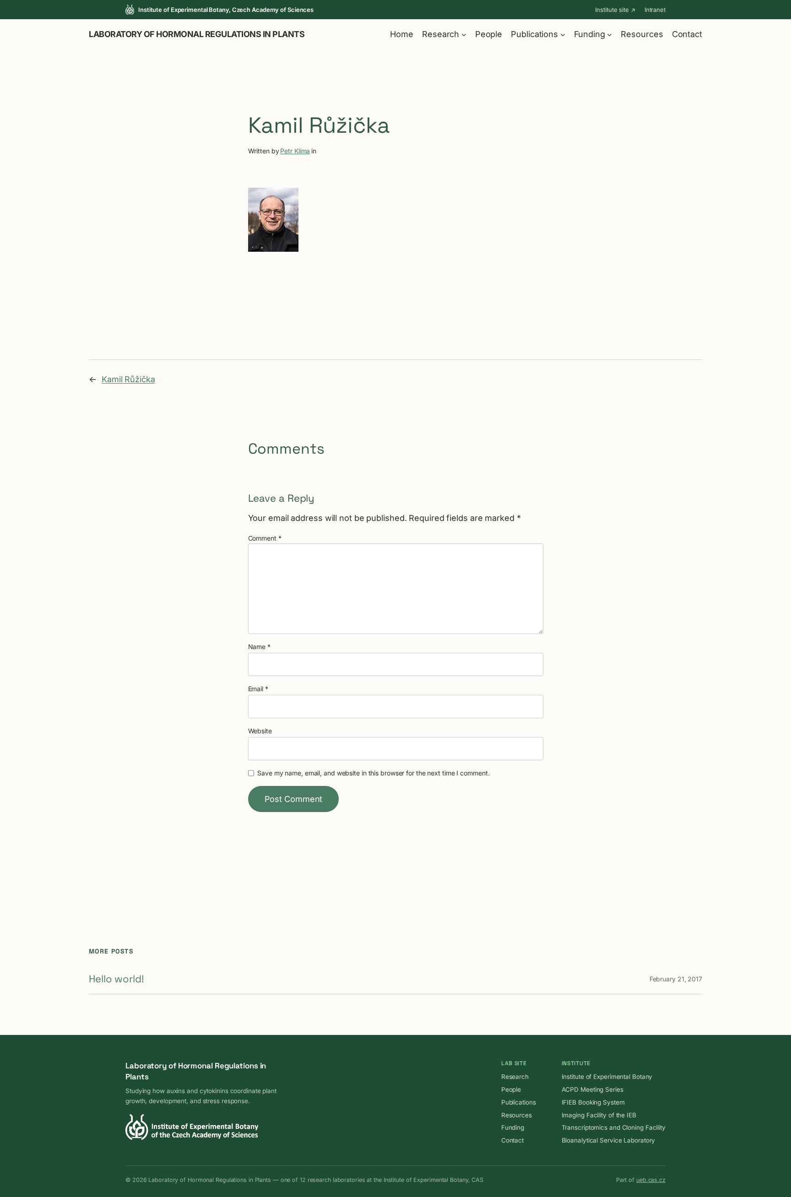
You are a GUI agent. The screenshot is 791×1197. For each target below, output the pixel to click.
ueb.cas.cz (651, 1179)
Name (259, 646)
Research (515, 1076)
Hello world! (116, 979)
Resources (516, 1115)
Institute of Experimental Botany (607, 1076)
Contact (512, 1140)
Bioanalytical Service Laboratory (609, 1140)
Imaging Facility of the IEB (599, 1115)
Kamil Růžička (128, 379)
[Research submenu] (463, 34)
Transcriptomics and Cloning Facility (614, 1127)
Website (260, 731)
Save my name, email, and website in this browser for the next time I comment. (373, 773)
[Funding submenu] (609, 34)
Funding (512, 1127)
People (511, 1089)
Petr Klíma (295, 151)
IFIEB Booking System (593, 1102)
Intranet (655, 9)
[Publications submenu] (562, 34)
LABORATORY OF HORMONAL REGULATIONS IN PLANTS (196, 34)
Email (258, 689)
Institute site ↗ (615, 9)
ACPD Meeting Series (592, 1089)
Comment (265, 538)
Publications (518, 1102)
